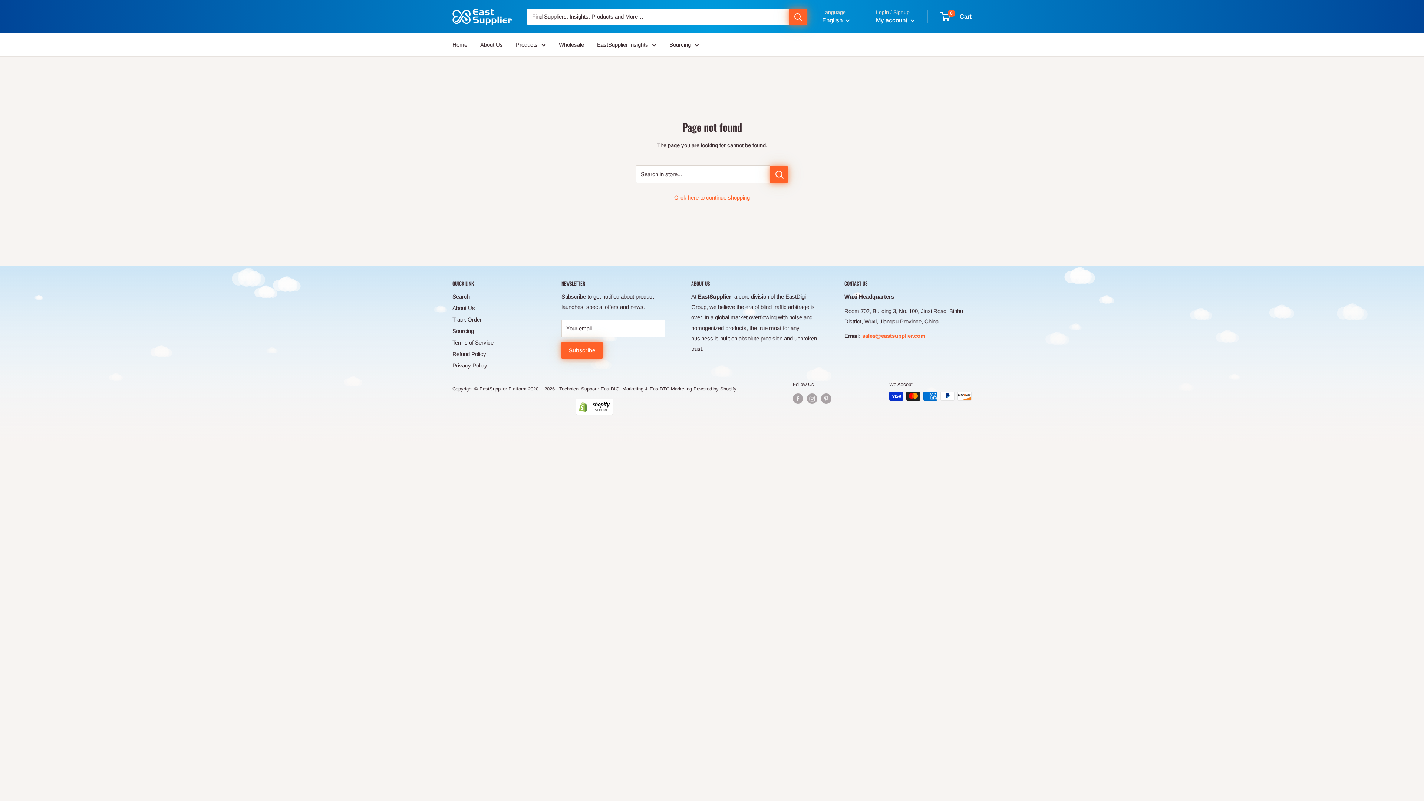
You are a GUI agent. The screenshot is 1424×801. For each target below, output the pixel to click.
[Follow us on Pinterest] (826, 398)
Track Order (467, 319)
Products (527, 45)
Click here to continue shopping (712, 197)
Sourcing (680, 45)
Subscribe (582, 350)
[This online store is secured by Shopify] (594, 407)
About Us (491, 45)
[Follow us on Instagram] (812, 398)
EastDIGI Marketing (622, 389)
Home (459, 45)
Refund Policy (469, 354)
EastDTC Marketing (671, 389)
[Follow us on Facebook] (798, 398)
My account (892, 20)
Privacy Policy (469, 365)
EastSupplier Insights (622, 45)
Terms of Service (473, 342)
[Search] (798, 17)
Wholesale (571, 45)
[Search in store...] (779, 174)
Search (461, 296)
